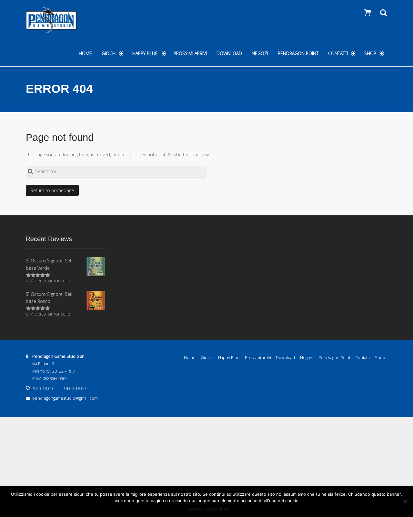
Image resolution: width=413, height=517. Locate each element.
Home (85, 53)
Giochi (109, 53)
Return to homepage (52, 190)
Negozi (260, 53)
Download (229, 53)
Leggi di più (217, 509)
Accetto (195, 509)
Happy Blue (145, 53)
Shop (370, 53)
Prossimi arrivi (190, 53)
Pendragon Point (298, 53)
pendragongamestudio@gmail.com (65, 398)
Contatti (338, 53)
